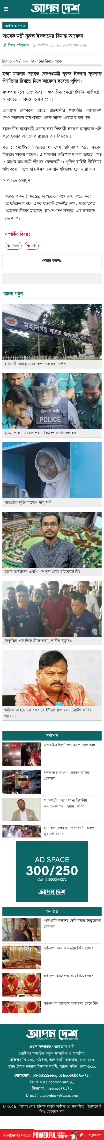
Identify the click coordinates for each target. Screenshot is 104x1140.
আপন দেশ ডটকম (32, 1106)
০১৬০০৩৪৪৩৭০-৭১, (74, 1075)
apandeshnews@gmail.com (59, 1095)
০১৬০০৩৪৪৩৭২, (61, 1082)
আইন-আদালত (15, 26)
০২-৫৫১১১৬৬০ (44, 1075)
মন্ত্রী (33, 245)
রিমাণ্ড (15, 245)
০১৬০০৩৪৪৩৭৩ (59, 1089)
